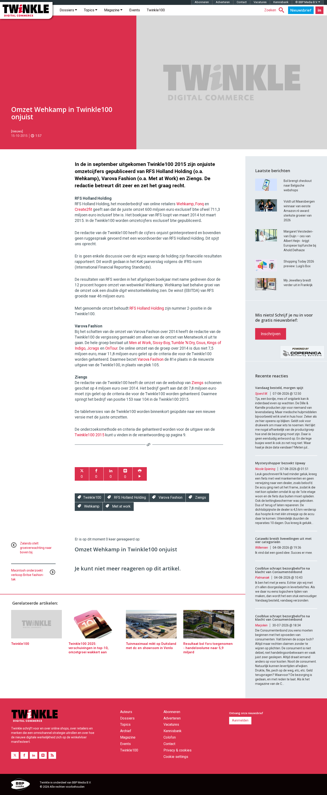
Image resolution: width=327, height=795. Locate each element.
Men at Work (140, 343)
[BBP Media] (23, 785)
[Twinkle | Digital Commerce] (26, 10)
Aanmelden (240, 720)
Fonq (199, 204)
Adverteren (223, 2)
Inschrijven (271, 333)
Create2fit (83, 209)
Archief (125, 731)
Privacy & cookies (178, 750)
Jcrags (93, 348)
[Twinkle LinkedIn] (319, 10)
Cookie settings (176, 757)
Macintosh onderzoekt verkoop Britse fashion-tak (27, 575)
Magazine (112, 10)
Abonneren (202, 2)
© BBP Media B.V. (306, 2)
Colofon (170, 737)
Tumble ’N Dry (182, 343)
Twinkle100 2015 (89, 435)
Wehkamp (185, 204)
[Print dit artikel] (140, 474)
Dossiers (67, 10)
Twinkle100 (156, 10)
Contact (242, 2)
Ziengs (198, 383)
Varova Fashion (150, 359)
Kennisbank (281, 2)
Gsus (201, 343)
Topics (89, 10)
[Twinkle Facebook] (24, 755)
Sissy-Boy (161, 343)
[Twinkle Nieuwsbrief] (301, 10)
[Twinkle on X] (15, 755)
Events (134, 10)
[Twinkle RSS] (52, 755)
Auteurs (126, 712)
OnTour (111, 348)
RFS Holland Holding (146, 308)
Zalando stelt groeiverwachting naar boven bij (36, 548)
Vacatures (260, 2)
